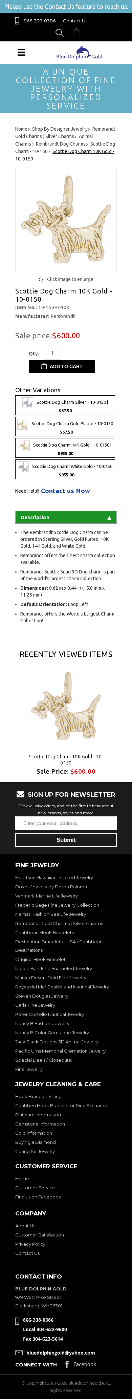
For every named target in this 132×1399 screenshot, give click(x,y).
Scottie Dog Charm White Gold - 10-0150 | (72, 470)
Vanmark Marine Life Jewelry (46, 896)
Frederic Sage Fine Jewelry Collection (57, 905)
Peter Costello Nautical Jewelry (49, 1014)
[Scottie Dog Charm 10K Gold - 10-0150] (66, 263)
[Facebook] (80, 1366)
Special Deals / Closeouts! (43, 1060)
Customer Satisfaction (39, 1234)
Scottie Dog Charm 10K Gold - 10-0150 (66, 759)
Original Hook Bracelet (40, 959)
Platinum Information (38, 1114)
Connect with (36, 1365)
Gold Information (33, 1133)
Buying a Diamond (35, 1142)
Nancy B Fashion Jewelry (42, 1023)
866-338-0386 (40, 20)
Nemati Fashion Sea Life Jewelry (50, 914)
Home (22, 1178)
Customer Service (35, 1187)
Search (61, 33)
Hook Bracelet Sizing (38, 1096)
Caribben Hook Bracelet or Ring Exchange (62, 1105)
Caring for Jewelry (35, 1151)
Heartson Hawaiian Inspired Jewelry (54, 877)
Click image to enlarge (70, 279)
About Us (25, 1225)
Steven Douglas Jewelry (41, 996)
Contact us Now (65, 491)
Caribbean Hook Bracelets (44, 932)
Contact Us (75, 20)
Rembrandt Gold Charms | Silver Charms (59, 923)
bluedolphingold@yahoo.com (60, 1352)
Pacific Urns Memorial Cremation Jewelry (60, 1051)
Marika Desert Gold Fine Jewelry (50, 977)
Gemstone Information (40, 1124)
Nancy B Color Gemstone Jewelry (52, 1032)
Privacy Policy (30, 1244)
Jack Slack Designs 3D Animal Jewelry (56, 1041)
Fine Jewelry (29, 1069)
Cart (78, 33)
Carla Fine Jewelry (35, 1005)
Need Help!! (27, 491)
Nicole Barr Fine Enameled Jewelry (53, 968)
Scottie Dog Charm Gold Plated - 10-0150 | (72, 427)
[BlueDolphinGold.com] (79, 58)
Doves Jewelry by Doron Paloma (51, 886)
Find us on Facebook (38, 1196)
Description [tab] (35, 517)
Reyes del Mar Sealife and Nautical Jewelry (62, 986)
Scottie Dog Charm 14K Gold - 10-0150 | (72, 449)
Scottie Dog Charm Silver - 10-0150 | (72, 406)
